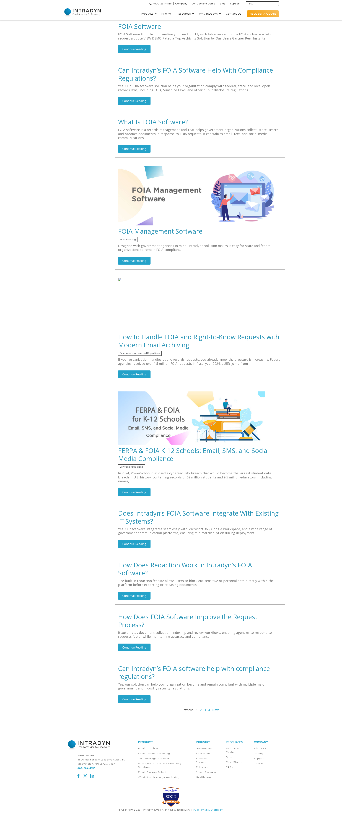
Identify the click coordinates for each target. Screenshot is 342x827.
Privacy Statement (212, 809)
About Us (260, 748)
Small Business (206, 772)
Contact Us (233, 13)
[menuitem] (167, 760)
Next (215, 710)
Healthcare (203, 777)
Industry (203, 742)
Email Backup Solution (153, 772)
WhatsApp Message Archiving (158, 777)
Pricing (166, 13)
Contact (259, 763)
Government (204, 748)
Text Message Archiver (153, 758)
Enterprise (203, 767)
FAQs (229, 767)
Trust (196, 809)
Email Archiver (148, 748)
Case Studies (235, 762)
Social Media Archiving (154, 753)
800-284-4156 (86, 768)
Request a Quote (263, 13)
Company (181, 3)
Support (235, 3)
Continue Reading (134, 49)
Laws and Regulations (148, 353)
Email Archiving (128, 239)
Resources (234, 742)
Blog (223, 3)
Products (145, 742)
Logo (82, 12)
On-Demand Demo (203, 3)
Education (203, 753)
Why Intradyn (208, 13)
